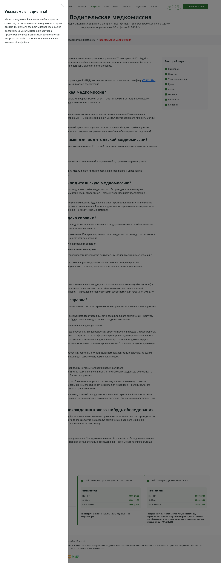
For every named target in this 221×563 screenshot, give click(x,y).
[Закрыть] (62, 5)
